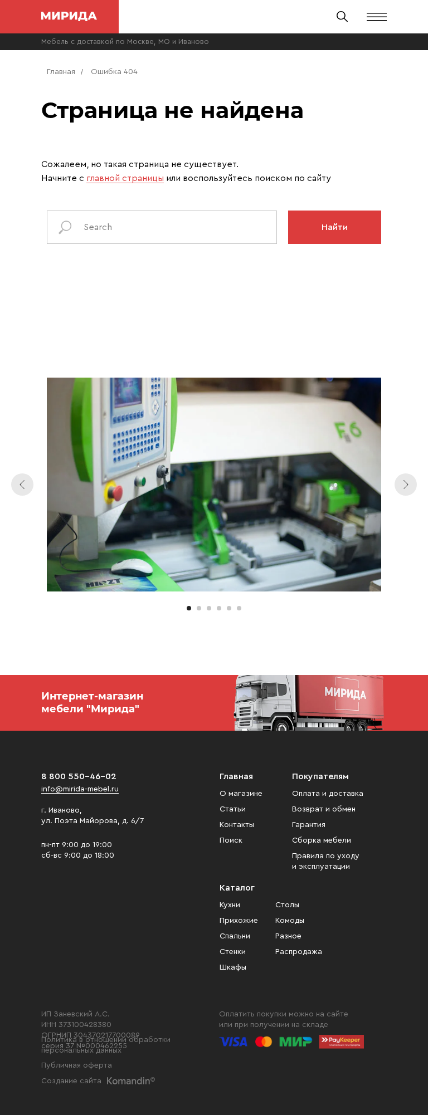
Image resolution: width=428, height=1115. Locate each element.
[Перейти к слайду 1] (189, 608)
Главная (61, 72)
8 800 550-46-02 (78, 776)
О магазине (241, 794)
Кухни (230, 905)
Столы (287, 905)
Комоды (289, 921)
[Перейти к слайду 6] (239, 608)
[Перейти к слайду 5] (229, 608)
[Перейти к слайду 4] (219, 608)
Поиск (231, 840)
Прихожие (239, 921)
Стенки (233, 952)
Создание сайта (71, 1081)
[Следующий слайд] (406, 484)
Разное (288, 936)
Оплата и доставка (327, 794)
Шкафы (233, 967)
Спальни (235, 936)
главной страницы (125, 178)
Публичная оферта (76, 1065)
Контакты (237, 825)
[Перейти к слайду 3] (209, 608)
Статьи (233, 809)
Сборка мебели (321, 840)
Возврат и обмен (324, 809)
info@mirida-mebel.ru (80, 789)
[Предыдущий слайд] (22, 484)
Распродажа (298, 952)
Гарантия (308, 825)
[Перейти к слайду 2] (199, 608)
